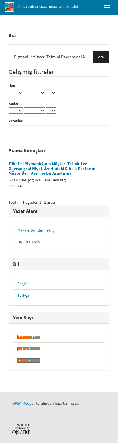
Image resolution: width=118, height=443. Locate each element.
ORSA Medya (23, 403)
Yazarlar (16, 120)
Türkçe (23, 295)
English (23, 283)
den (12, 85)
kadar (14, 103)
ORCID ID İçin (28, 241)
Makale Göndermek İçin (37, 230)
